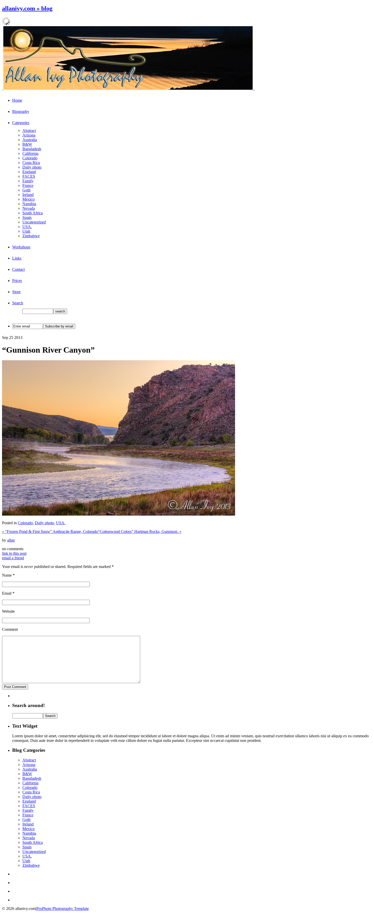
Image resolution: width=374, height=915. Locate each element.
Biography (20, 111)
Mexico (28, 199)
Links (16, 258)
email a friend (13, 558)
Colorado (29, 158)
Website (8, 611)
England (29, 172)
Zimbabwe (31, 236)
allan (11, 540)
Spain (27, 217)
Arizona (28, 135)
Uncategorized (34, 222)
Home (17, 100)
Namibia (29, 204)
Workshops (21, 247)
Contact (18, 269)
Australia (29, 140)
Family (28, 181)
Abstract (29, 130)
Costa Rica (31, 162)
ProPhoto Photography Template (62, 908)
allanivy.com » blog (27, 8)
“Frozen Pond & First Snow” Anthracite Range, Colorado (50, 531)
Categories (20, 123)
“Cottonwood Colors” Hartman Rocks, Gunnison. (139, 531)
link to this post (14, 553)
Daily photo (31, 167)
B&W (27, 144)
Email (6, 593)
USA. (27, 226)
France (27, 185)
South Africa (32, 213)
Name (7, 575)
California (30, 153)
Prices (17, 280)
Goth (26, 190)
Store (16, 292)
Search (17, 303)
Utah (26, 231)
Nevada (28, 208)
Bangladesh (31, 149)
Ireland (28, 194)
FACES (28, 176)
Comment (10, 629)
